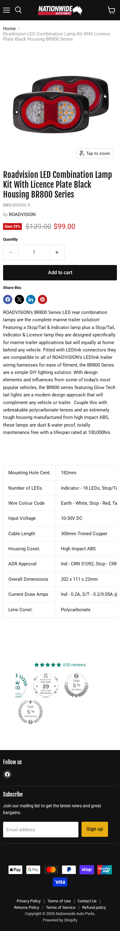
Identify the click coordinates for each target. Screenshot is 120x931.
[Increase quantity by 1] (57, 252)
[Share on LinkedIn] (30, 299)
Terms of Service (60, 907)
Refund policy (94, 907)
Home (9, 28)
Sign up (94, 829)
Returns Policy (26, 907)
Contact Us (87, 901)
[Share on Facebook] (7, 299)
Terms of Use (59, 901)
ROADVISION (22, 214)
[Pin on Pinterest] (42, 299)
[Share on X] (19, 299)
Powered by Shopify (60, 920)
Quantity (10, 239)
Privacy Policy (29, 901)
